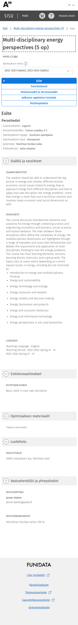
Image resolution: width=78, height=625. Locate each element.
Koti (5, 28)
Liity (36, 575)
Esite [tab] (39, 80)
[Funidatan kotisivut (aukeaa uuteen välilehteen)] (39, 564)
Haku (25, 15)
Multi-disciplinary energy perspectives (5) (39, 28)
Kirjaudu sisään (67, 16)
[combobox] (37, 70)
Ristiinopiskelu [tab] (39, 103)
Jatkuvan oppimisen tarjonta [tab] (39, 97)
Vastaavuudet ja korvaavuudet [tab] (39, 92)
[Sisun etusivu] (8, 16)
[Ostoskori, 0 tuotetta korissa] (42, 16)
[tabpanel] (39, 327)
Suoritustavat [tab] (39, 86)
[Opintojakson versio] (26, 64)
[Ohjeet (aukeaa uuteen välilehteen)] (51, 16)
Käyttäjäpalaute (39, 585)
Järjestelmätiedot (39, 607)
